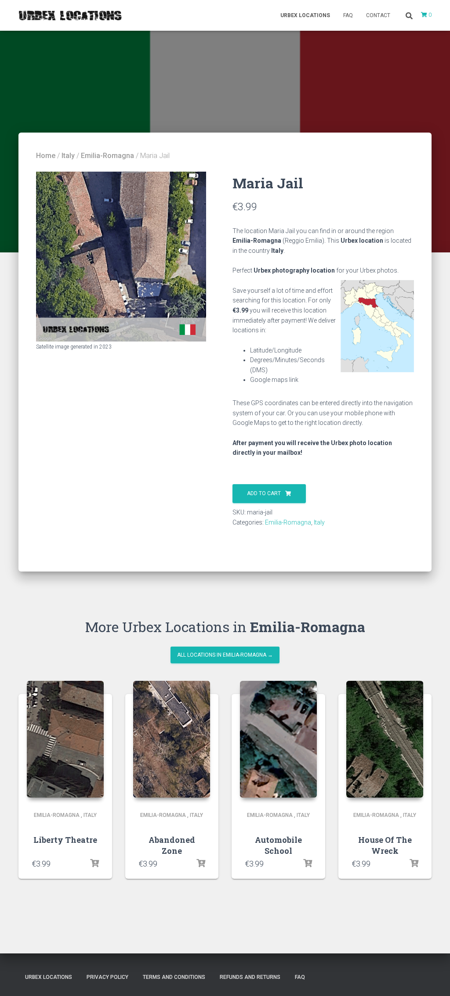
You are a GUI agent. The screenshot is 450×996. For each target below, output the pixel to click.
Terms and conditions (174, 977)
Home (45, 155)
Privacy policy (107, 977)
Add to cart (264, 493)
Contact (378, 15)
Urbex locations (305, 15)
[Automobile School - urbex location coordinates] (278, 739)
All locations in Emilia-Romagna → (225, 655)
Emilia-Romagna (107, 155)
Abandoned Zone (172, 845)
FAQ (348, 15)
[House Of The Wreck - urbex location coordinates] (384, 739)
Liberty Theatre (65, 839)
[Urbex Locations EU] (70, 15)
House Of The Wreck (385, 845)
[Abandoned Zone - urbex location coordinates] (171, 739)
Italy (68, 155)
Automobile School (278, 845)
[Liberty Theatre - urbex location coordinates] (65, 739)
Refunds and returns (250, 977)
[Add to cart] (94, 863)
